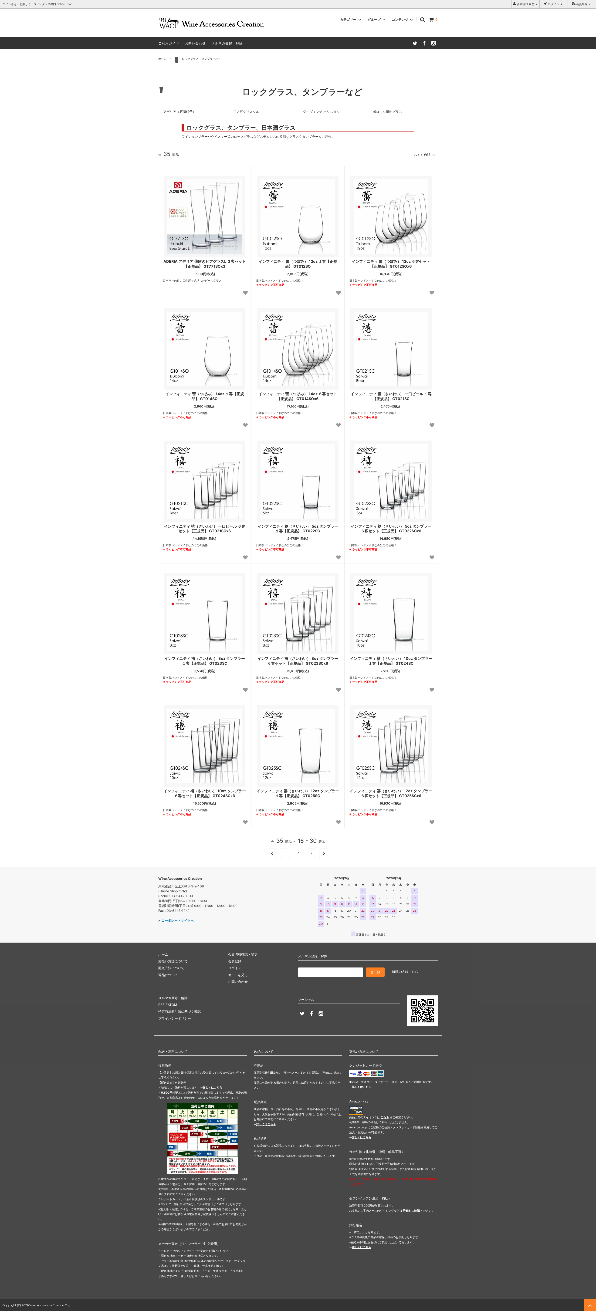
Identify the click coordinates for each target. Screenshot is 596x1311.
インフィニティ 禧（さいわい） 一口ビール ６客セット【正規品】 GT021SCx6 (204, 528)
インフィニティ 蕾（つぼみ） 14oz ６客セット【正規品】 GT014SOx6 (297, 396)
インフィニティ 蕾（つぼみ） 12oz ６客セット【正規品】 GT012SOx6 (391, 264)
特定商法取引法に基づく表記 (179, 1011)
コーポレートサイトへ (177, 920)
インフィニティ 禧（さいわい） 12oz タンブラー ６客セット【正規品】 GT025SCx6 (391, 793)
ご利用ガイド (168, 43)
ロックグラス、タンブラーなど (201, 59)
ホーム (162, 59)
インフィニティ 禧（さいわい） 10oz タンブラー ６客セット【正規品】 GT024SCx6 (204, 793)
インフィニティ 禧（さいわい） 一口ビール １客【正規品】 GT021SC (391, 396)
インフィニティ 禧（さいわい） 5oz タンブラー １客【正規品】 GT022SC (298, 528)
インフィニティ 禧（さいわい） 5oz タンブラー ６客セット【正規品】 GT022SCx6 (391, 528)
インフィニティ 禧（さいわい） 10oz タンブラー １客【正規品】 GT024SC (391, 661)
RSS (161, 1005)
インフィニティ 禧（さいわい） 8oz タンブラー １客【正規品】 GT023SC (204, 661)
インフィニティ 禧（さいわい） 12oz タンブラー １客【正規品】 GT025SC (298, 793)
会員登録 (582, 4)
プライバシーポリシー (174, 1018)
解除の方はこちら (405, 972)
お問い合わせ (195, 43)
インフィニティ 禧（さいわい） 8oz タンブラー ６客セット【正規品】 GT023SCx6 (297, 661)
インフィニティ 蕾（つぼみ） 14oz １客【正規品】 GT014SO (204, 396)
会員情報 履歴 (525, 4)
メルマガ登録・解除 (227, 43)
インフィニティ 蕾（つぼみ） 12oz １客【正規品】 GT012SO (298, 264)
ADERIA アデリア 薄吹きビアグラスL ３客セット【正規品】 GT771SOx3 (204, 264)
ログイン (553, 4)
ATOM (172, 1005)
